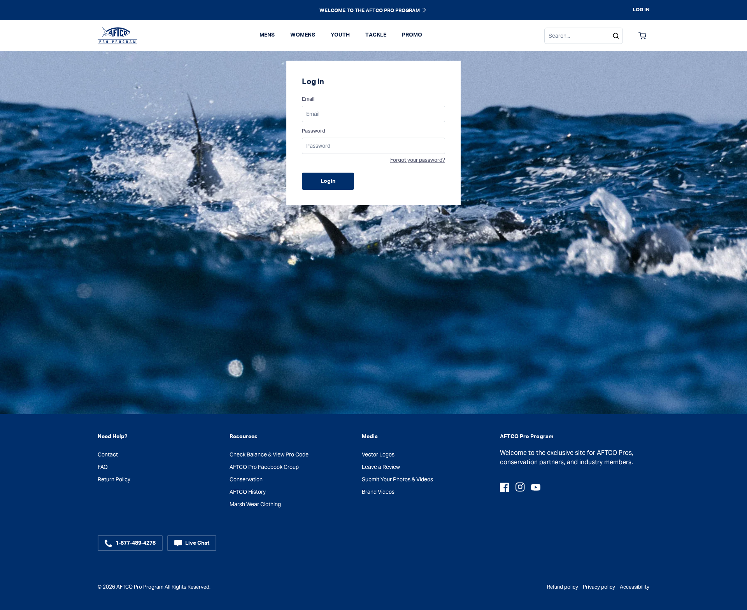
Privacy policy (599, 587)
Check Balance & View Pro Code (269, 454)
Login (328, 181)
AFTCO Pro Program (139, 587)
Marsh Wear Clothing (255, 504)
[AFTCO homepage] (117, 36)
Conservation (246, 479)
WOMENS (302, 35)
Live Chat (197, 543)
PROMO (412, 35)
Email (308, 99)
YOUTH (340, 35)
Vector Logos (378, 454)
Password (313, 131)
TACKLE (375, 35)
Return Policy (114, 479)
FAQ (103, 466)
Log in (641, 9)
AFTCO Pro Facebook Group (264, 466)
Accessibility (634, 587)
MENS (267, 35)
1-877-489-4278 (136, 543)
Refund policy (562, 587)
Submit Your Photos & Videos (397, 479)
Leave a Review (381, 466)
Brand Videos (378, 491)
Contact (108, 454)
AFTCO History (248, 491)
